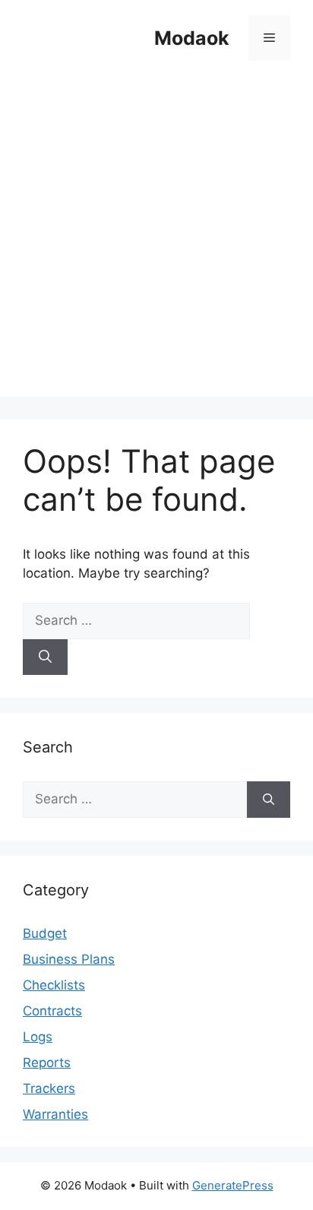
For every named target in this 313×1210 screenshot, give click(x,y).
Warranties (55, 1114)
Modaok (191, 38)
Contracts (52, 1010)
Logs (37, 1036)
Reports (47, 1062)
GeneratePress (232, 1185)
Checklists (54, 985)
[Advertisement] (156, 240)
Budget (45, 933)
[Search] (45, 657)
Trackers (49, 1088)
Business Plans (69, 959)
